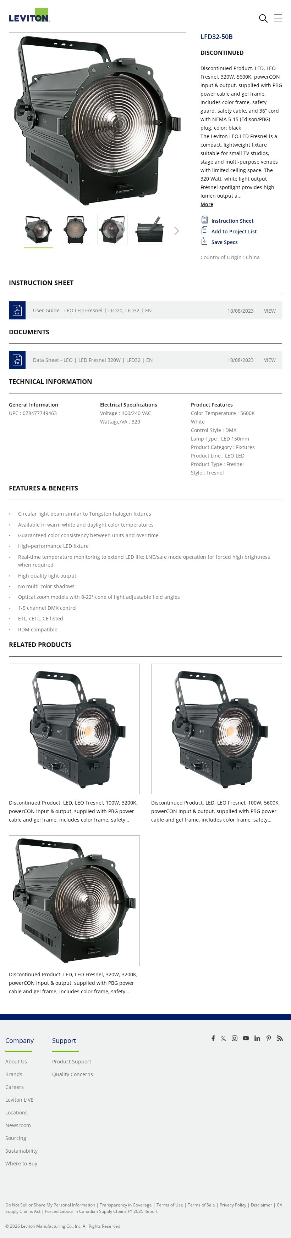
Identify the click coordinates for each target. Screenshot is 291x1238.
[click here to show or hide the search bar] (263, 18)
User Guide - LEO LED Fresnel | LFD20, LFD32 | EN (92, 310)
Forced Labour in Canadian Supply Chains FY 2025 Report (101, 1211)
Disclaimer (261, 1205)
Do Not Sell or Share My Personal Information (50, 1205)
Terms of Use (170, 1205)
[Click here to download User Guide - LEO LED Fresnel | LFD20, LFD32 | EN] (17, 310)
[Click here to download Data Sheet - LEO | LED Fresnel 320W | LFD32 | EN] (17, 360)
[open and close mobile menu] (278, 18)
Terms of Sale (201, 1205)
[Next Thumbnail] (175, 231)
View (270, 310)
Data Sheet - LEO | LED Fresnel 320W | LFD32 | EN (93, 360)
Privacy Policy (233, 1205)
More (207, 204)
